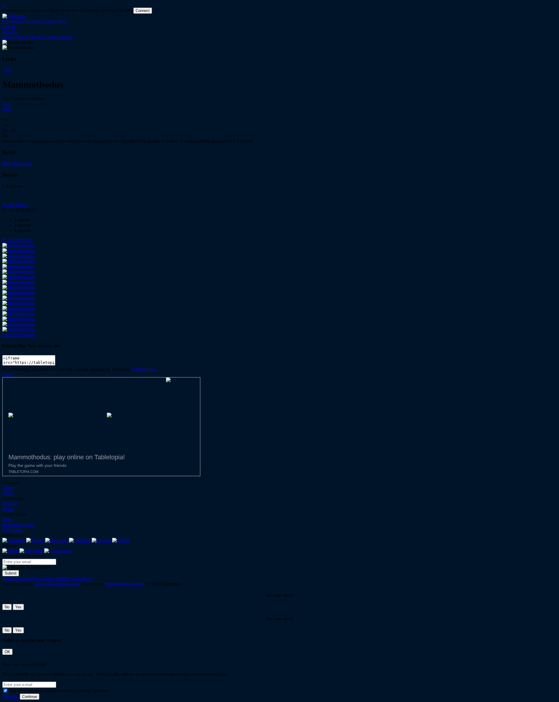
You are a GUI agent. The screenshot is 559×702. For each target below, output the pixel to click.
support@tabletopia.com (57, 584)
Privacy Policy (41, 578)
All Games (48, 37)
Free (6, 103)
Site (7, 70)
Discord (9, 503)
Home (8, 37)
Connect (143, 10)
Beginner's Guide (18, 524)
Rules (7, 163)
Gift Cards (12, 529)
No (7, 607)
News (7, 493)
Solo (6, 109)
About (50, 21)
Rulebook (23, 163)
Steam (8, 508)
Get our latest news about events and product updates (58, 690)
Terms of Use (144, 369)
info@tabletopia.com (125, 584)
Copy (7, 374)
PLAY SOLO (15, 204)
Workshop (34, 21)
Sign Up (10, 31)
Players (65, 37)
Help (61, 21)
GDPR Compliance (74, 578)
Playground (13, 21)
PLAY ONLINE (17, 240)
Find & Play (26, 37)
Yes (18, 607)
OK (7, 652)
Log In (8, 26)
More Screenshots (18, 334)
